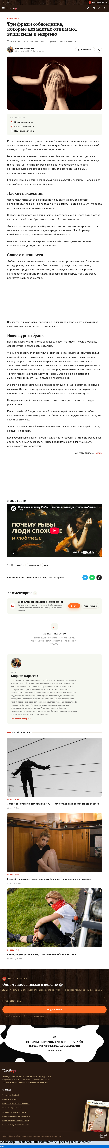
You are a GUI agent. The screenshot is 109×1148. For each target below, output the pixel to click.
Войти (74, 606)
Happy (98, 452)
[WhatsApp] (92, 577)
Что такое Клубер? (10, 1095)
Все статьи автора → (21, 719)
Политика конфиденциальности (16, 1116)
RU (8, 2)
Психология (13, 19)
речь (46, 565)
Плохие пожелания (23, 122)
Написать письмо (9, 1099)
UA (3, 2)
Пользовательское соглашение (16, 1103)
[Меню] (3, 8)
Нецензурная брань (24, 131)
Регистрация (90, 606)
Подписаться (54, 1009)
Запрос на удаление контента (15, 1125)
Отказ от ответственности (14, 1112)
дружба (20, 565)
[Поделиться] (99, 50)
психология (34, 565)
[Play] (90, 2)
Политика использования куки (15, 1120)
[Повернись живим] (103, 1136)
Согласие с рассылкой (12, 1108)
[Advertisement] (54, 301)
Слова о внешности (24, 126)
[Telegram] (85, 577)
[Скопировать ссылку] (99, 577)
